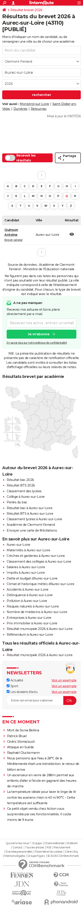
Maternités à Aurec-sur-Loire (28, 550)
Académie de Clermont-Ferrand (31, 525)
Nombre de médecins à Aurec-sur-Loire (37, 612)
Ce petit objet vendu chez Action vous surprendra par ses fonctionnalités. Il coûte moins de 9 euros (39, 814)
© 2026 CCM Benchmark (63, 855)
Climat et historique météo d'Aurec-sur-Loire (40, 584)
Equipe (37, 843)
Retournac (39, 109)
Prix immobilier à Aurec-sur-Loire (32, 623)
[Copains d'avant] (22, 893)
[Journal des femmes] (22, 875)
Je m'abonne (39, 334)
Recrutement (62, 847)
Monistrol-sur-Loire (34, 104)
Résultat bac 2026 (20, 480)
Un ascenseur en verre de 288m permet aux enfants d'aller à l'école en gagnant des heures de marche (42, 780)
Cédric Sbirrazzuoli (21, 742)
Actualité (16, 680)
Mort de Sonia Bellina (23, 730)
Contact (18, 847)
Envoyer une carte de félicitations (32, 530)
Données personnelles (19, 851)
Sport (14, 686)
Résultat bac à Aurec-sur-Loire (29, 508)
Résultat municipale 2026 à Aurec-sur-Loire (39, 629)
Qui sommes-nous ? (18, 843)
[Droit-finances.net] (61, 884)
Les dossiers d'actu (23, 692)
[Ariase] (22, 901)
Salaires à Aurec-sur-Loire (26, 567)
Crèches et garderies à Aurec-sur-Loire (36, 556)
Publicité (72, 843)
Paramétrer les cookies (48, 851)
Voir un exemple (64, 680)
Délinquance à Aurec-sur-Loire (30, 595)
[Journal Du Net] (22, 884)
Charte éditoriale (54, 843)
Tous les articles (34, 847)
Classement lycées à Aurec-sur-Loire (34, 519)
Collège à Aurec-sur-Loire (26, 497)
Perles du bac (17, 502)
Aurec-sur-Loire (18, 545)
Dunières (20, 109)
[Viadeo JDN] (61, 893)
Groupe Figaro (36, 855)
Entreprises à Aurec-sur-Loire (29, 618)
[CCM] (61, 875)
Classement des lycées (24, 491)
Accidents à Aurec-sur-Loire (27, 589)
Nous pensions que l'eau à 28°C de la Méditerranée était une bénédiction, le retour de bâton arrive (43, 763)
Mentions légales (14, 855)
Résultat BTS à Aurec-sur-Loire (30, 514)
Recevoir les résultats (26, 157)
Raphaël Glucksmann (23, 753)
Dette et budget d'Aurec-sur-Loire (32, 578)
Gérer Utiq (71, 851)
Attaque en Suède (20, 747)
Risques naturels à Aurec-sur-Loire (33, 606)
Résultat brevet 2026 (26, 10)
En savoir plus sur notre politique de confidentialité (37, 342)
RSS (48, 847)
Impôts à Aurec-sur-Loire (26, 573)
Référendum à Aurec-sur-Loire (30, 635)
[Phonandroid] (61, 902)
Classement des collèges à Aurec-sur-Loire (39, 562)
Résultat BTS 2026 (21, 485)
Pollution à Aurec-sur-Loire (27, 601)
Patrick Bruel (17, 736)
